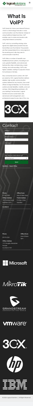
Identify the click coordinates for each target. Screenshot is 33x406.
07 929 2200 (6, 195)
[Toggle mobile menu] (30, 2)
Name (7, 130)
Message (8, 143)
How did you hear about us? (14, 155)
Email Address (9, 137)
